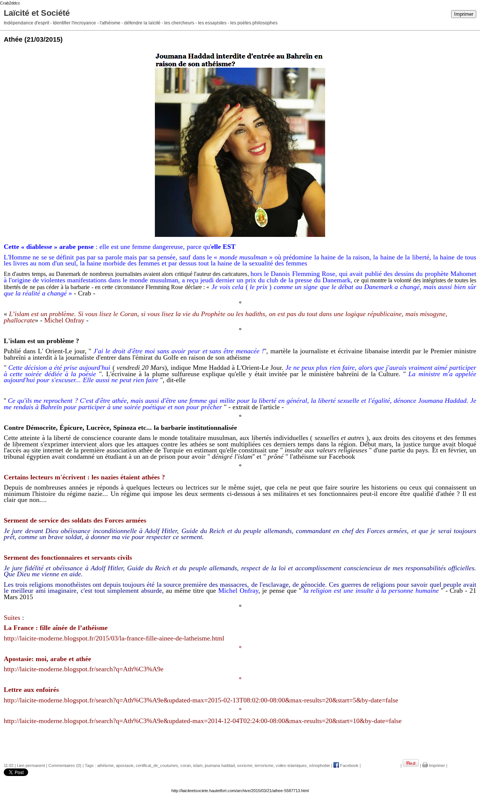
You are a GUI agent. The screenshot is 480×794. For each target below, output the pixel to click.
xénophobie (319, 765)
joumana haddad (220, 765)
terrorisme (264, 765)
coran (185, 765)
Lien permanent (31, 765)
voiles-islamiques (291, 765)
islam (197, 765)
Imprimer (463, 14)
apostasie (125, 765)
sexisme (244, 765)
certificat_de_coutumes (157, 765)
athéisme (105, 765)
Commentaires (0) (64, 765)
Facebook (348, 765)
